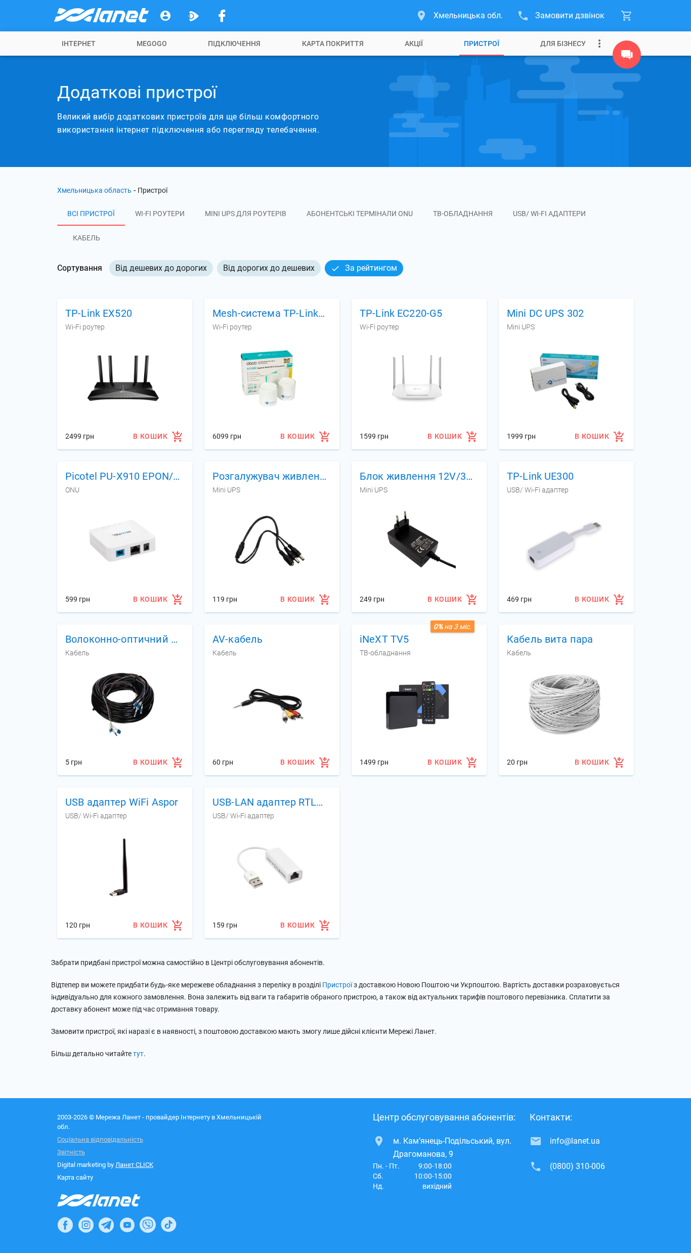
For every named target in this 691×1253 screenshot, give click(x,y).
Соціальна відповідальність (100, 1139)
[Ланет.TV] (194, 15)
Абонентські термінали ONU (360, 214)
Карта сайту (75, 1177)
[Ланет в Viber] (148, 1225)
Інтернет (79, 43)
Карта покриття (333, 43)
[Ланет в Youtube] (127, 1225)
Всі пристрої (91, 214)
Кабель (86, 238)
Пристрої (481, 43)
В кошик (150, 436)
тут (138, 1054)
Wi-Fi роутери (160, 214)
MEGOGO (152, 43)
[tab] (78, 43)
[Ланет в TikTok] (168, 1225)
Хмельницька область (94, 190)
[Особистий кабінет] (165, 15)
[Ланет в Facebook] (65, 1225)
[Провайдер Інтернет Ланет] (110, 1200)
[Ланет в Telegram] (106, 1225)
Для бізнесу (563, 43)
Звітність (71, 1152)
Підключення (234, 43)
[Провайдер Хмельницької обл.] (100, 15)
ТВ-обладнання (463, 214)
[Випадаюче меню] (599, 43)
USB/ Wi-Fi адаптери (549, 214)
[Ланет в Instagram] (86, 1225)
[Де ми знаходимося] (627, 57)
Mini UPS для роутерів (245, 214)
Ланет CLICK (134, 1164)
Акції (414, 43)
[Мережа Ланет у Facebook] (222, 15)
